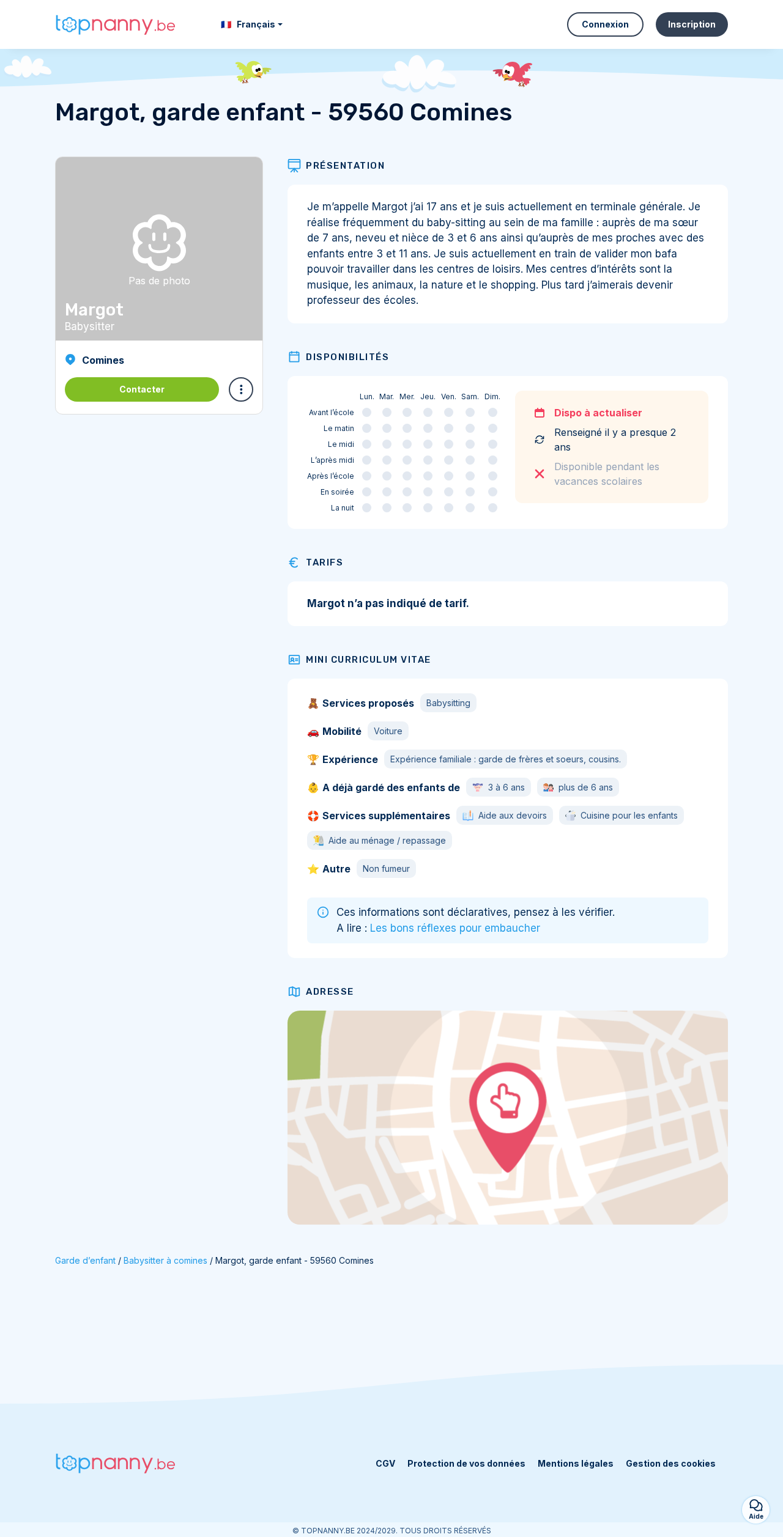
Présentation (345, 165)
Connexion (605, 24)
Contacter (142, 389)
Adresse (330, 991)
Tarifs (324, 562)
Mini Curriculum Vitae (368, 659)
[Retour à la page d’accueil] (116, 24)
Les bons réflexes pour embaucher (455, 928)
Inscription (692, 24)
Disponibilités (347, 357)
